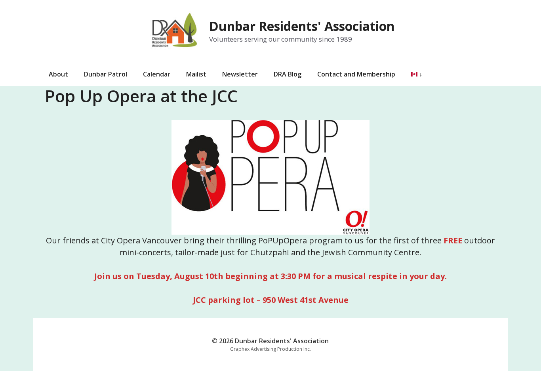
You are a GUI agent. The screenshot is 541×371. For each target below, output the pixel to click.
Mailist (196, 74)
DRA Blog (287, 74)
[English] (412, 74)
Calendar (156, 74)
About (58, 74)
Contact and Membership (356, 74)
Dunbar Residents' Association (301, 25)
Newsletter (240, 74)
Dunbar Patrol (105, 74)
